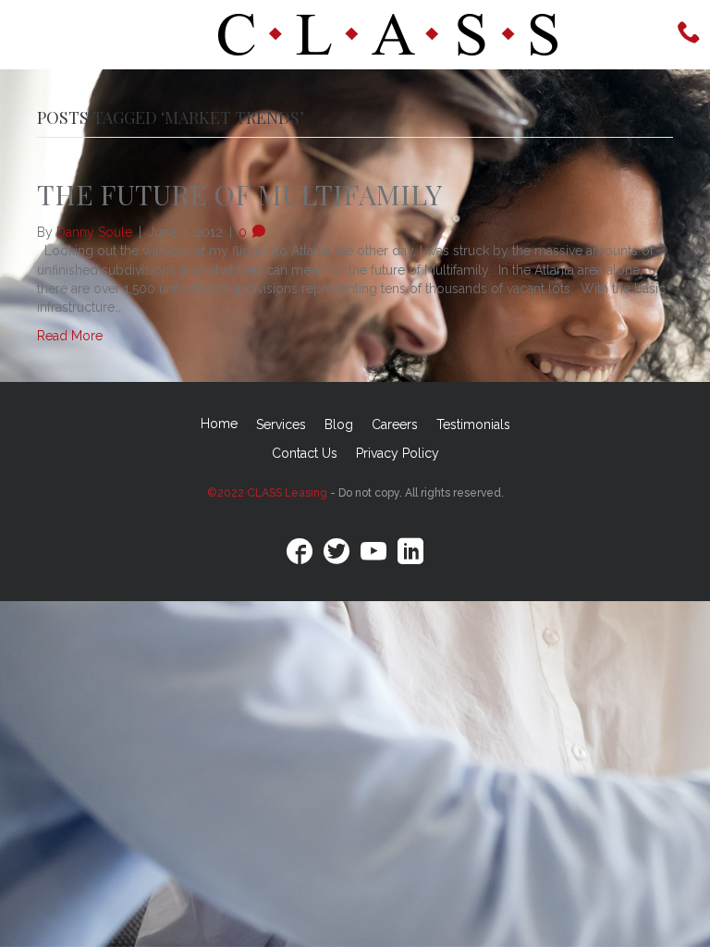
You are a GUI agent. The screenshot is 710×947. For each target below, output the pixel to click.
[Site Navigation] (64, 35)
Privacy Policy (397, 453)
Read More (70, 335)
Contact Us (304, 453)
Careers (395, 424)
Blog (338, 424)
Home (219, 423)
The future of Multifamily (239, 194)
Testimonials (473, 424)
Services (281, 424)
